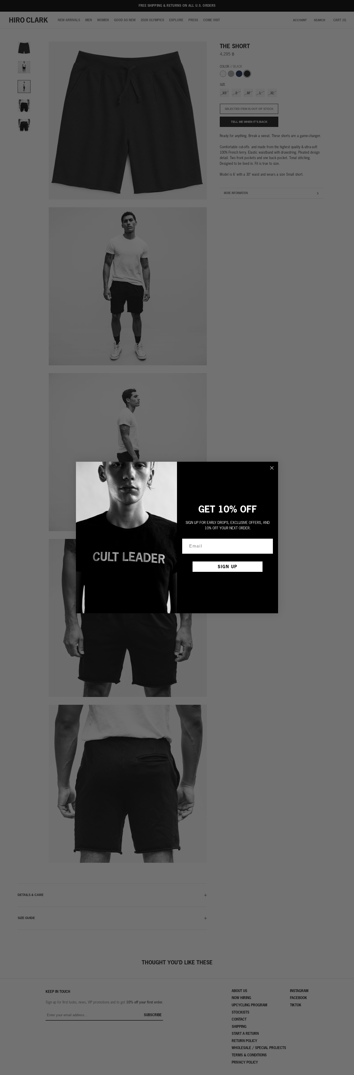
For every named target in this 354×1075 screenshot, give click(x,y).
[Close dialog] (271, 468)
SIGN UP (227, 566)
